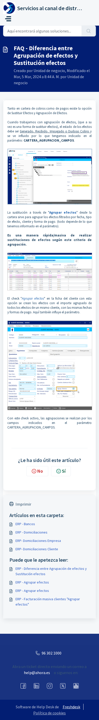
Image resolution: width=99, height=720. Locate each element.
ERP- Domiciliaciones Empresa (38, 540)
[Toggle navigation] (8, 18)
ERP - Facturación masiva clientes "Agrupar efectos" (47, 602)
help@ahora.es (37, 672)
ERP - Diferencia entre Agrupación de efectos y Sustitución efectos (51, 571)
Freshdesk (71, 706)
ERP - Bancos (25, 524)
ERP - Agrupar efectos (32, 582)
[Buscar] (88, 31)
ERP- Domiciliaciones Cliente (36, 549)
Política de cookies (49, 712)
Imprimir (23, 504)
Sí (63, 471)
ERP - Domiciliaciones (31, 532)
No (40, 471)
